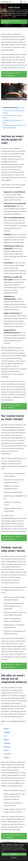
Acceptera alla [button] (14, 854)
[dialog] (14, 852)
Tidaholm (7, 732)
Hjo (5, 736)
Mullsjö (6, 750)
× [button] (26, 844)
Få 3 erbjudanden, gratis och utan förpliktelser (11, 21)
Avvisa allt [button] (14, 857)
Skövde (6, 728)
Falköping (7, 743)
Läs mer (2, 851)
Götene (6, 739)
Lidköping (7, 747)
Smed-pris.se (6, 2)
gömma (22, 107)
